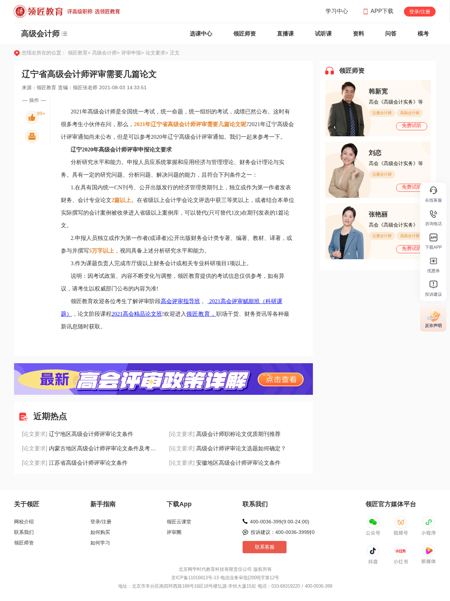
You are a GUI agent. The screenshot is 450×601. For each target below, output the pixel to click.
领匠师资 (244, 34)
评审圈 (174, 532)
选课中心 (201, 34)
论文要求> (157, 52)
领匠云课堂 (179, 521)
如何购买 (100, 532)
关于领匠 (26, 504)
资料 (358, 34)
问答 (391, 34)
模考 (423, 34)
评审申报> (133, 52)
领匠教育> (79, 52)
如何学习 (100, 543)
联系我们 (24, 532)
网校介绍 (24, 521)
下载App (179, 504)
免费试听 (412, 125)
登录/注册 (419, 11)
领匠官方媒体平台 (391, 504)
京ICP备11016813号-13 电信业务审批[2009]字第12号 (225, 577)
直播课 (285, 34)
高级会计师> (106, 52)
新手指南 (103, 504)
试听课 (323, 34)
